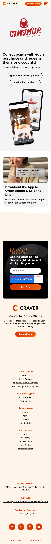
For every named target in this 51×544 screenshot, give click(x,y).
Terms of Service (16, 540)
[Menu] (45, 3)
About (25, 416)
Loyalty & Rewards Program (25, 382)
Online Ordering (25, 379)
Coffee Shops (25, 397)
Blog (25, 434)
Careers (25, 419)
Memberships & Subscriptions (25, 386)
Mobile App (25, 375)
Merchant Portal (25, 448)
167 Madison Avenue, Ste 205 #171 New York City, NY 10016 (25, 488)
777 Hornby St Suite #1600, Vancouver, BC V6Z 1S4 (25, 501)
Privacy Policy (35, 540)
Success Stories (26, 441)
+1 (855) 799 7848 (25, 514)
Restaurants (25, 401)
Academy (25, 438)
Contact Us (25, 423)
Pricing (25, 412)
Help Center (25, 445)
